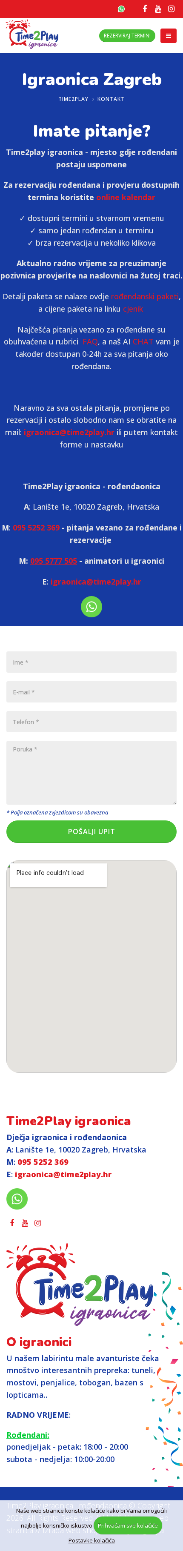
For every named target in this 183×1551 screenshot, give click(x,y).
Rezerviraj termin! (127, 35)
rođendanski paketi (145, 296)
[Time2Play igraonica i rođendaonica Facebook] (144, 8)
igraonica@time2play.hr (69, 432)
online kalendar (125, 197)
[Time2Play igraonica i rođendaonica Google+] (157, 8)
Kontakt (111, 99)
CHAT (143, 341)
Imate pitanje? (92, 131)
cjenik (134, 309)
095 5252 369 (36, 527)
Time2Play (73, 99)
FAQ (90, 341)
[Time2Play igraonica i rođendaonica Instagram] (171, 8)
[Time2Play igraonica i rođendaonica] (91, 1284)
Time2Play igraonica (68, 1121)
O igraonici (38, 1342)
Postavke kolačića (92, 1540)
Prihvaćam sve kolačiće (128, 1525)
